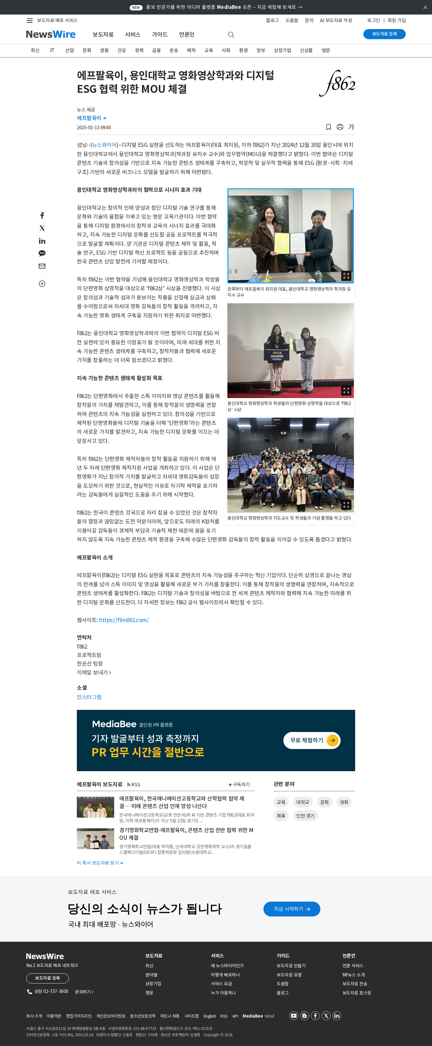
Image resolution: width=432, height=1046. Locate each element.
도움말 (292, 20)
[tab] (176, 956)
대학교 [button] (302, 802)
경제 (139, 50)
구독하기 (241, 785)
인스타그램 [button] (89, 697)
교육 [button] (281, 802)
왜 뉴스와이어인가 (227, 966)
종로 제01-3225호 (198, 1028)
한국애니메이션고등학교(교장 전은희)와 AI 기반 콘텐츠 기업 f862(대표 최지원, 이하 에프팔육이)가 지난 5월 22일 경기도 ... (186, 818)
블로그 (272, 20)
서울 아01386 (62, 1034)
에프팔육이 (91, 118)
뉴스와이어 (104, 145)
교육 (208, 50)
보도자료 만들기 (291, 966)
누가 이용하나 (223, 993)
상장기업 (282, 50)
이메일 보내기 (94, 672)
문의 (309, 20)
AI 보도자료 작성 (336, 20)
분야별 (151, 975)
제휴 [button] (281, 816)
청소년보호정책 (143, 1016)
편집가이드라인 (79, 1016)
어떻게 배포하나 (225, 975)
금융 (156, 50)
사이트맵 (191, 1016)
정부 (260, 50)
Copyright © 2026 (218, 1034)
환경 (243, 50)
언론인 (187, 34)
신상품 (306, 50)
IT (52, 50)
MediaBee (253, 1016)
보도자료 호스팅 (357, 993)
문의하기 (84, 992)
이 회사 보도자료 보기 (100, 863)
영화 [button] (344, 802)
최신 (35, 50)
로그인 (373, 20)
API (235, 1016)
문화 (87, 50)
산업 (69, 50)
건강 (121, 50)
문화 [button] (324, 802)
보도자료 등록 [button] (47, 978)
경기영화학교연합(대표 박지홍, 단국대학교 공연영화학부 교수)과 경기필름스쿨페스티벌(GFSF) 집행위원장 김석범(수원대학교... (185, 849)
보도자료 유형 (289, 975)
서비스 (133, 34)
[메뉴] (31, 21)
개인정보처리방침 (110, 1016)
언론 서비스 (353, 966)
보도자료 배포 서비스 (57, 20)
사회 (226, 50)
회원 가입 (397, 20)
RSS (135, 785)
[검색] (231, 35)
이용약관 (54, 1016)
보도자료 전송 (355, 984)
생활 (104, 50)
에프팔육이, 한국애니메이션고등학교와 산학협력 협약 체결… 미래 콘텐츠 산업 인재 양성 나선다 (181, 802)
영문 (326, 50)
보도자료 (103, 34)
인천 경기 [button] (305, 816)
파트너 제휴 (170, 1016)
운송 (174, 50)
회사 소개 (34, 1016)
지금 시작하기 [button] (288, 909)
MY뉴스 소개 (354, 975)
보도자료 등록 (384, 34)
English (210, 1016)
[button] (328, 127)
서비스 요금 (221, 984)
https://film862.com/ (124, 620)
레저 (191, 50)
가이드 (160, 34)
